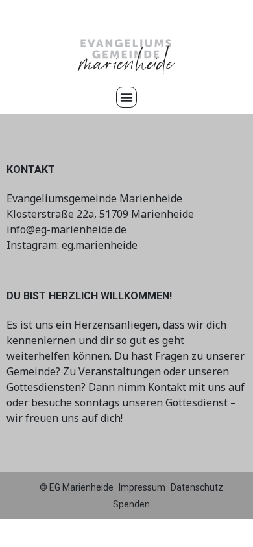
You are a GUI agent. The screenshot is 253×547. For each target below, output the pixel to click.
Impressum (142, 487)
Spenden (131, 504)
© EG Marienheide (77, 487)
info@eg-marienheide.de (66, 229)
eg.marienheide (100, 245)
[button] (126, 97)
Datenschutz (197, 487)
